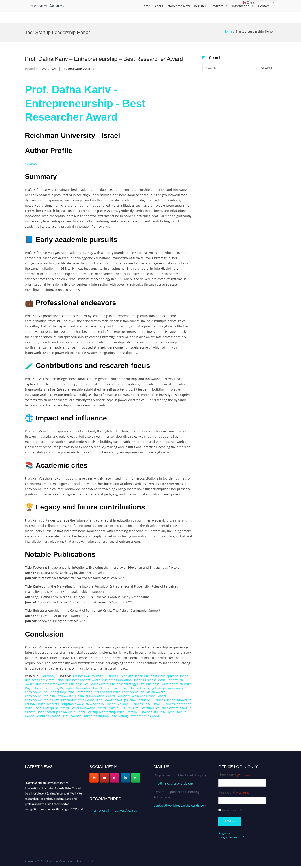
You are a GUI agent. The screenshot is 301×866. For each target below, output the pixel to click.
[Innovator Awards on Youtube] (104, 778)
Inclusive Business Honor (156, 700)
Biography (47, 676)
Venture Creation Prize (52, 716)
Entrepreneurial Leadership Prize (49, 692)
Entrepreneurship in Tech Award (49, 696)
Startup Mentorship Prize (105, 712)
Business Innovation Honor (122, 680)
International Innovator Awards (113, 810)
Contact (263, 6)
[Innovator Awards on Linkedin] (125, 778)
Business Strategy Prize (127, 684)
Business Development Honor (166, 676)
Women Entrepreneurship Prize (93, 716)
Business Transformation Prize (168, 684)
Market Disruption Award (65, 704)
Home (145, 6)
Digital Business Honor (41, 688)
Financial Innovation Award (95, 696)
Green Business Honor (77, 700)
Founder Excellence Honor (136, 696)
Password (233, 792)
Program (217, 6)
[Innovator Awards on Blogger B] (94, 778)
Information (240, 6)
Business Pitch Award (52, 684)
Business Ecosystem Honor (44, 680)
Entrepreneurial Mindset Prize (98, 692)
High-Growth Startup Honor (116, 700)
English (251, 2)
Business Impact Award (83, 680)
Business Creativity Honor (124, 676)
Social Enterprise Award (51, 708)
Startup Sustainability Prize (146, 712)
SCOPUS (31, 164)
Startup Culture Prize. (123, 708)
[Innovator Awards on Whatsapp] (135, 778)
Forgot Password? (231, 837)
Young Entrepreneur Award (139, 716)
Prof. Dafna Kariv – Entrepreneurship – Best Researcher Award (104, 59)
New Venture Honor (100, 704)
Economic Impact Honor (121, 688)
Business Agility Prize (87, 676)
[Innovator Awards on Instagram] (114, 778)
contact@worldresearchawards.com (180, 805)
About (158, 6)
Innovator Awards (46, 6)
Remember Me (233, 810)
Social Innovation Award (88, 708)
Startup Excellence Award (160, 708)
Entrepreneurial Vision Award (143, 692)
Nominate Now (179, 6)
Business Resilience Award (89, 684)
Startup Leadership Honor (66, 712)
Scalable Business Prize (133, 704)
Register (200, 6)
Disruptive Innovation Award (81, 688)
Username (234, 775)
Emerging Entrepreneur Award (163, 688)
